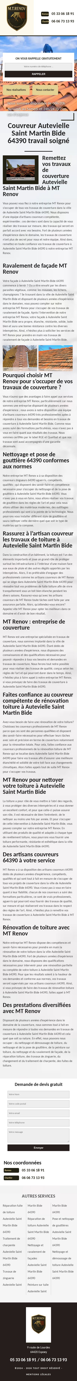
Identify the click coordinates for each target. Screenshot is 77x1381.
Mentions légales (38, 1374)
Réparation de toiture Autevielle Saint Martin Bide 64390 (38, 1229)
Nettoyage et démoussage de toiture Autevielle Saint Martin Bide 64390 (63, 1265)
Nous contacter (45, 90)
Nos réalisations (16, 90)
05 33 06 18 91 (63, 14)
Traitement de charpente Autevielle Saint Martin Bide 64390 (12, 1252)
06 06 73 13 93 (63, 21)
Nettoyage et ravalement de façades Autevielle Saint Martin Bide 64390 (37, 1262)
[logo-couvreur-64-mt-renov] (17, 17)
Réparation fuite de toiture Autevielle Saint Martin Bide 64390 (13, 1219)
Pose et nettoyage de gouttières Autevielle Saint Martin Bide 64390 (63, 1232)
